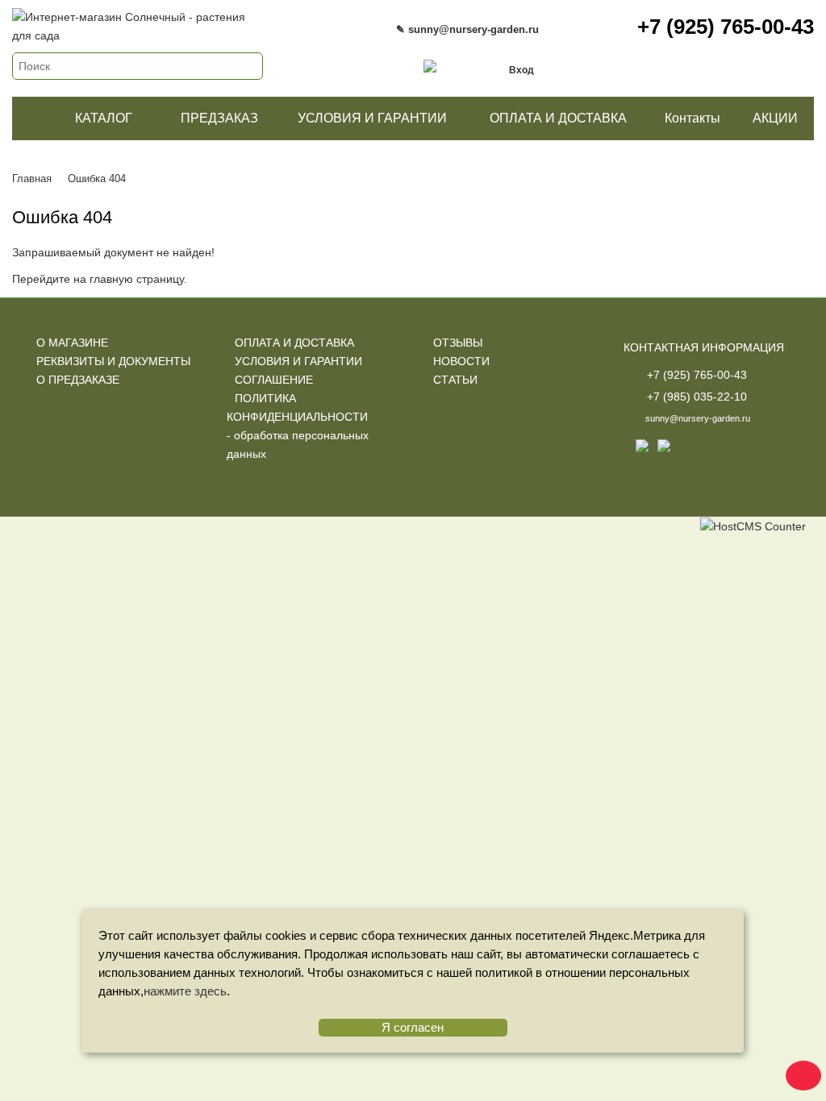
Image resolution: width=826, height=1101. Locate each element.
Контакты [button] (692, 118)
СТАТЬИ (455, 379)
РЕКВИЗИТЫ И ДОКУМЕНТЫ (113, 361)
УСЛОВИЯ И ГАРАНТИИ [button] (372, 118)
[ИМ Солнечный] (137, 16)
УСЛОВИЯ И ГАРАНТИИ (298, 361)
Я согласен (413, 1027)
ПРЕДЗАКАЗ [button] (219, 118)
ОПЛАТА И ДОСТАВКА (294, 342)
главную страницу (137, 278)
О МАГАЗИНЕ (72, 342)
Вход (521, 70)
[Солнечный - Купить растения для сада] (34, 118)
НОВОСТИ (461, 361)
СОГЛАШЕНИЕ (274, 379)
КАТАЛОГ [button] (103, 118)
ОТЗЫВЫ (457, 342)
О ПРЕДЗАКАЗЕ (77, 379)
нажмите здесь (185, 991)
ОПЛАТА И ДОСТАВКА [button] (558, 118)
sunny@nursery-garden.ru (697, 418)
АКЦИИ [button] (775, 118)
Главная (32, 178)
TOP (798, 1073)
